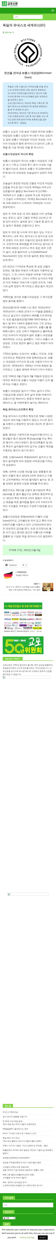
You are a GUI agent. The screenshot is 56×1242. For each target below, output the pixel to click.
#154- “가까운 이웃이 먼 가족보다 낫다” (20, 1133)
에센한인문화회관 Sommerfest (16, 1157)
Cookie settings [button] (27, 1237)
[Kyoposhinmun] (28, 6)
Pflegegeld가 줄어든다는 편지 (15, 1129)
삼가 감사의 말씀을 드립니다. (15, 1116)
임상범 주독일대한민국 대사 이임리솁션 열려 (22, 1162)
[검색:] (28, 16)
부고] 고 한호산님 (10, 1112)
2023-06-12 (9, 32)
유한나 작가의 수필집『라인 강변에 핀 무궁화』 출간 (25, 1145)
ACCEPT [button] (43, 1237)
